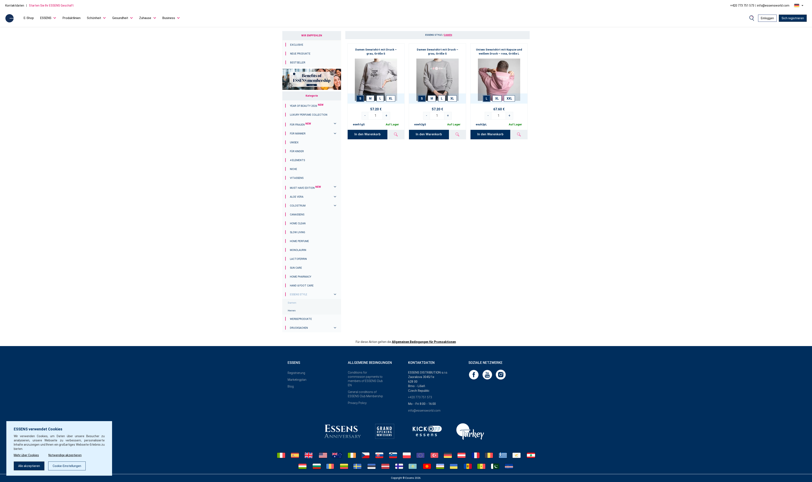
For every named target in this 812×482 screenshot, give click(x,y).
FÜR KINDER (297, 151)
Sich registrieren (793, 18)
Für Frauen (300, 124)
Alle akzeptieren (29, 466)
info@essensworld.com (773, 5)
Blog (291, 386)
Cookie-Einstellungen (67, 466)
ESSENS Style (298, 294)
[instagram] (500, 374)
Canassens (297, 214)
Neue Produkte (300, 53)
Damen (292, 302)
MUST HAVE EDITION (305, 187)
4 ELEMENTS (297, 160)
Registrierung (296, 373)
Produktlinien (72, 18)
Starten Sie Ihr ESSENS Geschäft (51, 5)
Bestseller (297, 62)
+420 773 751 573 (742, 5)
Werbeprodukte (301, 319)
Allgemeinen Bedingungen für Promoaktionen (424, 342)
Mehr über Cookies (26, 455)
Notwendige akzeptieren (65, 455)
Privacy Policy (357, 403)
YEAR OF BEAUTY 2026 (307, 105)
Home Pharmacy (300, 276)
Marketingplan (297, 379)
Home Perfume (299, 241)
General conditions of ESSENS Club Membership (365, 394)
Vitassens (296, 178)
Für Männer (298, 133)
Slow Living (297, 232)
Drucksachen (299, 327)
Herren (292, 310)
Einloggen (767, 18)
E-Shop (29, 18)
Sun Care (296, 267)
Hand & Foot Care (302, 285)
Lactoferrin (298, 258)
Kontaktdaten (14, 5)
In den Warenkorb (367, 134)
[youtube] (487, 374)
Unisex (294, 142)
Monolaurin (298, 250)
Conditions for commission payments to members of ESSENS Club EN (365, 379)
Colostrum (298, 205)
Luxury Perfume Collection (308, 114)
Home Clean (298, 223)
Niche (293, 169)
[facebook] (474, 374)
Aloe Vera (296, 196)
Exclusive (296, 44)
